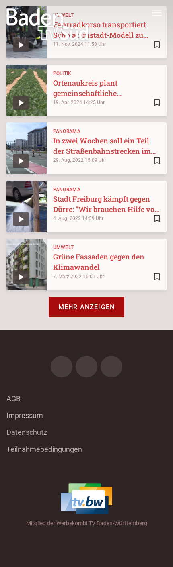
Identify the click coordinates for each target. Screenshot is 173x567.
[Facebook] (61, 366)
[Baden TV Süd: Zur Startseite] (47, 24)
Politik (62, 73)
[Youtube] (111, 366)
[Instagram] (86, 366)
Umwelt (63, 247)
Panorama (66, 131)
